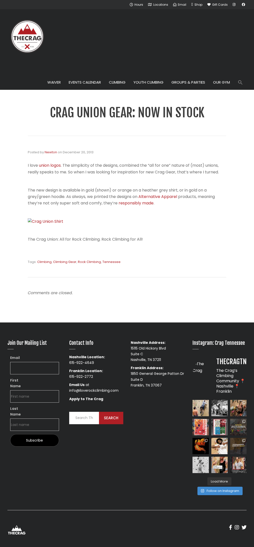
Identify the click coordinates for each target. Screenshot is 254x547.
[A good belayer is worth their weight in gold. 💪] (200, 408)
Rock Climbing (89, 261)
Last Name (15, 411)
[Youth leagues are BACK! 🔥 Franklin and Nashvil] (219, 427)
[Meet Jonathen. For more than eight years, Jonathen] (238, 465)
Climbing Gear (64, 261)
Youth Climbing (148, 82)
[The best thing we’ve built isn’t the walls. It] (219, 446)
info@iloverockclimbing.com (94, 390)
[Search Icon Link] (240, 83)
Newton (51, 152)
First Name (15, 383)
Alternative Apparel (157, 196)
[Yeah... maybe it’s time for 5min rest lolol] (219, 465)
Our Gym (221, 82)
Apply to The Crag (86, 398)
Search (111, 417)
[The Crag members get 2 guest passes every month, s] (238, 446)
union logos (50, 165)
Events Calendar (85, 82)
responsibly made (136, 203)
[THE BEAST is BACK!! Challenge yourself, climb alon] (200, 446)
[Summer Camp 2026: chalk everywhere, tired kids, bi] (238, 427)
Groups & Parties (188, 82)
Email (15, 357)
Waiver (54, 82)
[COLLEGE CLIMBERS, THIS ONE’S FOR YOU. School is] (200, 427)
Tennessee (111, 261)
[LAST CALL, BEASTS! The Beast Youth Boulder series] (238, 408)
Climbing (117, 82)
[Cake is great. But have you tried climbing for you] (200, 465)
